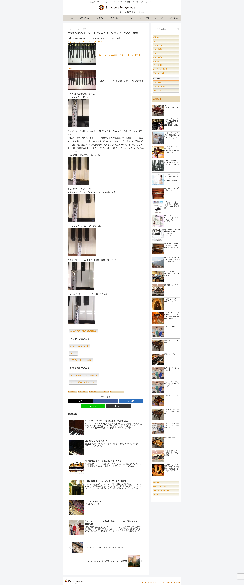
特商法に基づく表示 (166, 486)
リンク (160, 494)
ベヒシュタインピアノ (117, 391)
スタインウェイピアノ (96, 391)
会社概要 (162, 482)
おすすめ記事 (73, 391)
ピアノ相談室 (161, 49)
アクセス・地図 (162, 73)
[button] (118, 406)
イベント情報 (161, 65)
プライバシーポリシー (165, 490)
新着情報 (160, 37)
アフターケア (164, 45)
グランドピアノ (84, 391)
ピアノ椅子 (162, 82)
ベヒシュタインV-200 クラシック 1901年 (85, 42)
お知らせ (160, 61)
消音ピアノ (161, 90)
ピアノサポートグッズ (166, 86)
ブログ (107, 391)
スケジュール (164, 41)
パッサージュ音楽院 (164, 69)
